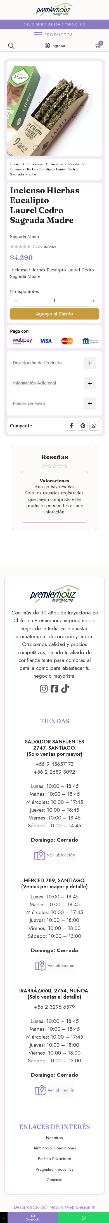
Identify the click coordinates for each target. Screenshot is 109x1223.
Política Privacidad (54, 1159)
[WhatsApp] (94, 426)
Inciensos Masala (65, 164)
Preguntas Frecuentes (55, 1169)
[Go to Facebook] (54, 689)
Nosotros (54, 1138)
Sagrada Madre (25, 236)
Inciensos (35, 164)
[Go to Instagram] (44, 689)
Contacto (55, 1180)
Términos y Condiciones (54, 1148)
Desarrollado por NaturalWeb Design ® (54, 1207)
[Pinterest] (82, 426)
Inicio (14, 164)
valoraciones (44, 246)
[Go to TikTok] (65, 689)
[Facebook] (71, 426)
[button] (94, 68)
